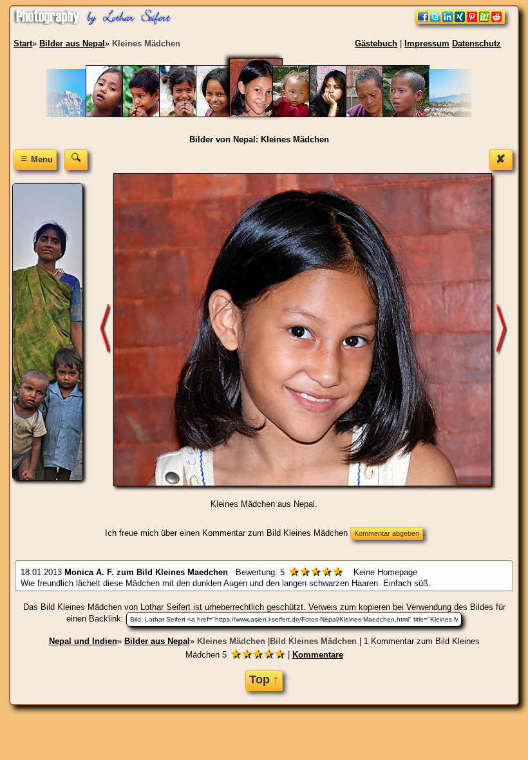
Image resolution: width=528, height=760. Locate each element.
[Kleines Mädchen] (264, 114)
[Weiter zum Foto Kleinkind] (501, 329)
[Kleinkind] (302, 114)
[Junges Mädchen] (189, 114)
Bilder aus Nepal (157, 641)
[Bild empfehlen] (460, 21)
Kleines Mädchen (231, 641)
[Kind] (226, 114)
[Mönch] (376, 114)
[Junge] (152, 114)
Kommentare (317, 655)
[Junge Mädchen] (116, 114)
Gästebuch (376, 43)
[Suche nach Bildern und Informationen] (76, 159)
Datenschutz (476, 43)
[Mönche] (412, 114)
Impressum (426, 43)
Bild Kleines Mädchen (313, 641)
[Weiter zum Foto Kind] (105, 329)
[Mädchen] (339, 114)
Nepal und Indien (83, 641)
